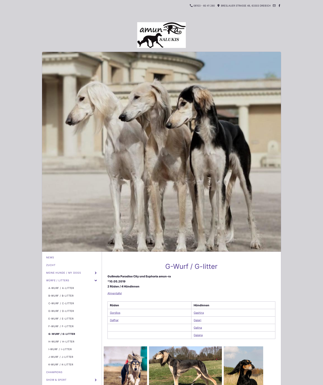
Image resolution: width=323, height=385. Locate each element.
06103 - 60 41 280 (204, 5)
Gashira (199, 312)
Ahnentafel (114, 293)
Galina (198, 327)
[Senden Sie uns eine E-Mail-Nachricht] (274, 5)
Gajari (197, 320)
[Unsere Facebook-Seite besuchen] (279, 5)
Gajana (198, 335)
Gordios (115, 312)
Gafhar (114, 320)
